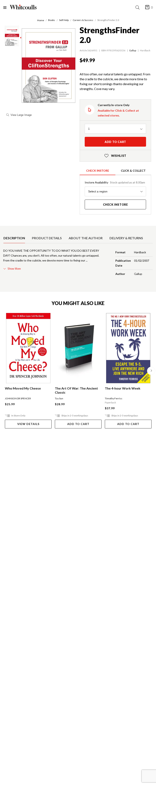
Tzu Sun (59, 398)
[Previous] (5, 371)
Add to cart (115, 142)
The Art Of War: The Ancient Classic (76, 390)
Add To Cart (78, 424)
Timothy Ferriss (113, 398)
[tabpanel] (78, 263)
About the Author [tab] (86, 238)
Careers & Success (83, 20)
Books (51, 20)
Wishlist (115, 155)
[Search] (138, 7)
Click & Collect (133, 170)
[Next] (151, 371)
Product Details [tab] (47, 238)
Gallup (132, 50)
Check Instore (97, 170)
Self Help (64, 20)
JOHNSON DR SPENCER (18, 398)
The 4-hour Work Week (122, 388)
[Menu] (6, 7)
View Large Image (21, 114)
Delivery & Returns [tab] (126, 238)
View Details (28, 424)
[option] (14, 238)
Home (40, 20)
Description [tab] (14, 238)
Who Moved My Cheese (23, 388)
